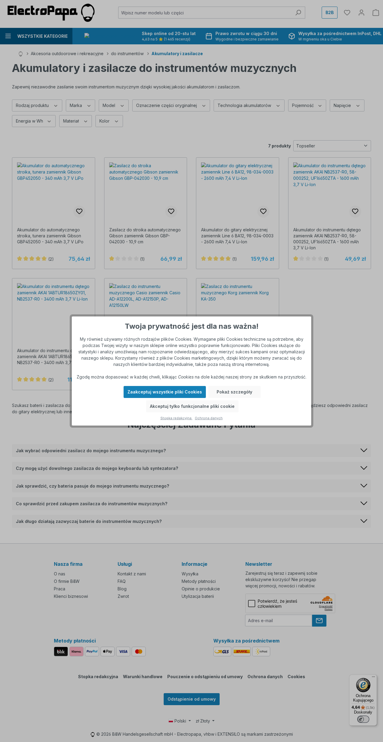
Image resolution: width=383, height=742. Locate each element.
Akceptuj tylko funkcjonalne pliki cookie (192, 406)
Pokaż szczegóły (234, 391)
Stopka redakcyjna (176, 418)
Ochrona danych (209, 418)
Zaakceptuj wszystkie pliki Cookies (164, 391)
